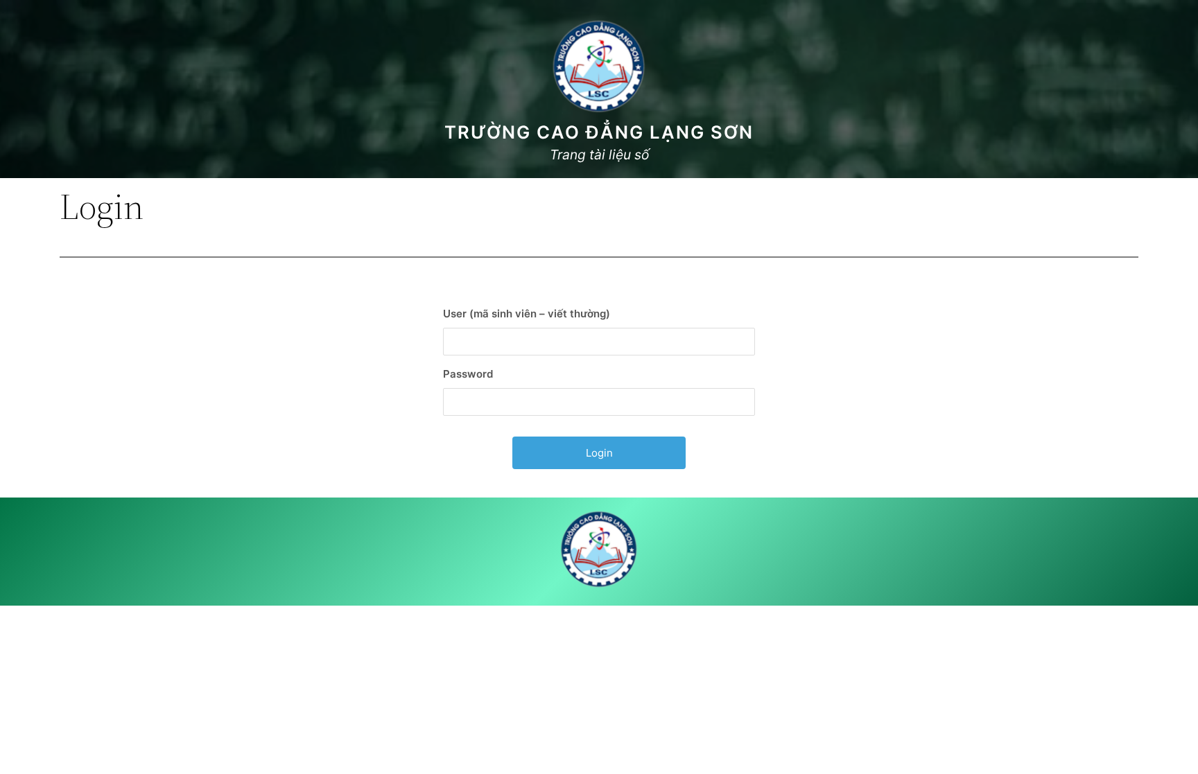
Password (468, 373)
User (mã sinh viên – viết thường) (526, 313)
